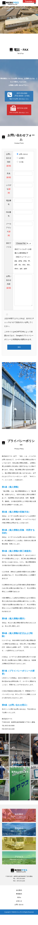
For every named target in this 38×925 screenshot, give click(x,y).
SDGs (19, 897)
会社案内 (19, 890)
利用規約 (16, 339)
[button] (19, 96)
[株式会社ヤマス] (17, 3)
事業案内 (19, 894)
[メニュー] (35, 3)
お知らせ (19, 901)
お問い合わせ (19, 904)
